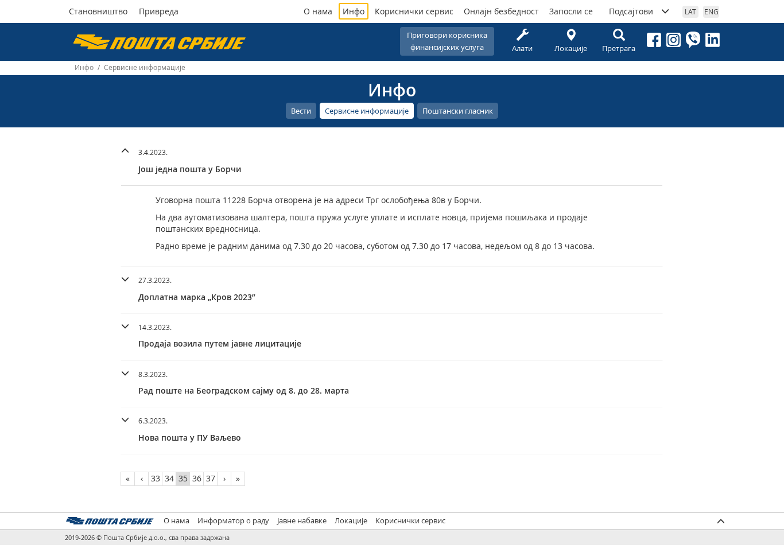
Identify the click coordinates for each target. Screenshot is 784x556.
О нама (318, 11)
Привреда (158, 11)
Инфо (353, 11)
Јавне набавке (302, 521)
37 (210, 478)
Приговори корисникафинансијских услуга (447, 41)
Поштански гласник (457, 111)
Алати (522, 48)
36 (196, 478)
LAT (690, 11)
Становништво (98, 11)
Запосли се (571, 11)
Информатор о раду (233, 521)
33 (155, 478)
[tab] (391, 162)
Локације (570, 48)
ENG (711, 11)
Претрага (618, 48)
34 (169, 478)
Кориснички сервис (414, 11)
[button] (391, 159)
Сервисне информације (367, 111)
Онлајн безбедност (501, 11)
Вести (301, 111)
